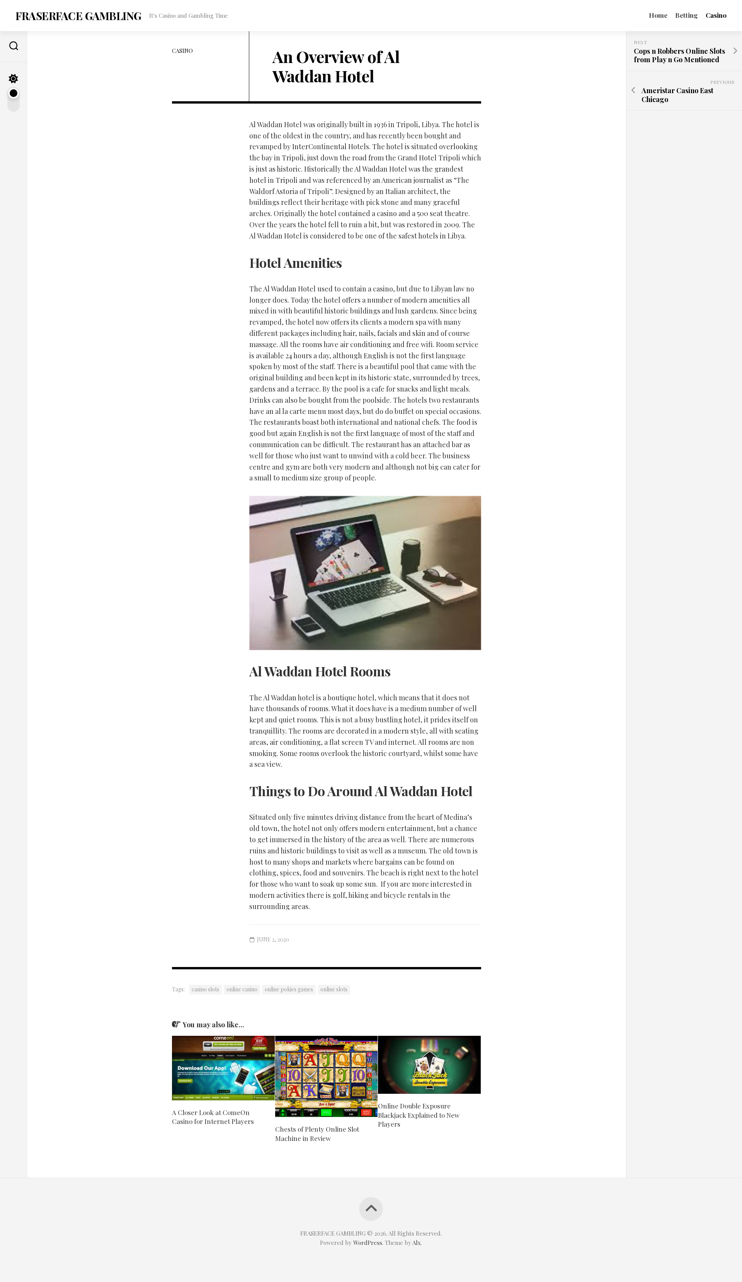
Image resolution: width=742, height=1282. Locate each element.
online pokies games (289, 989)
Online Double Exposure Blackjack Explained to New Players (418, 1115)
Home (658, 15)
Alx (416, 1242)
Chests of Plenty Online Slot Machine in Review (317, 1133)
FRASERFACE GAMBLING (78, 16)
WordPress (367, 1242)
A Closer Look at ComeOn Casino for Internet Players (213, 1117)
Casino (716, 15)
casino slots (205, 989)
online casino (241, 989)
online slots (333, 989)
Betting (686, 15)
